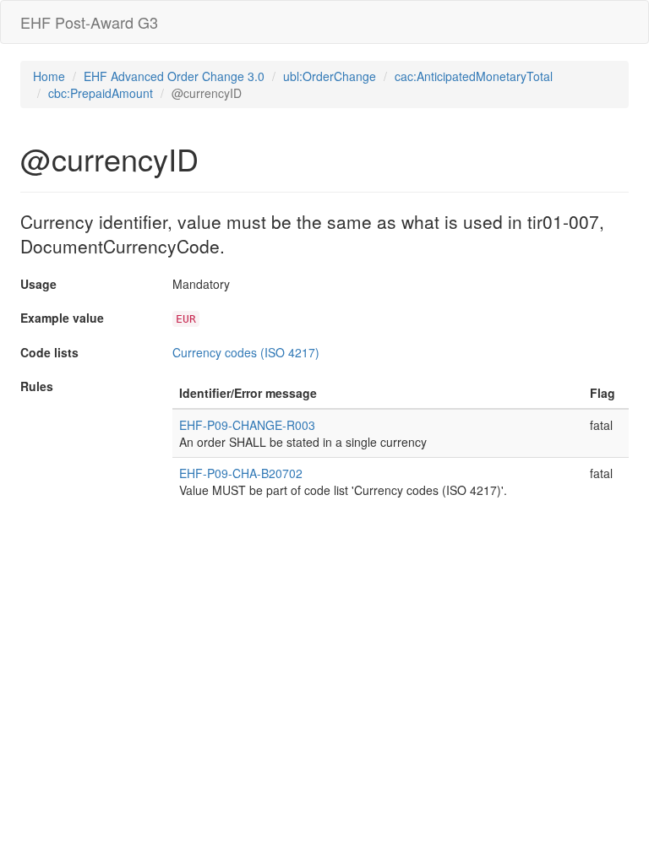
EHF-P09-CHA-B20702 (241, 473)
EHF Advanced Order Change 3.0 (174, 76)
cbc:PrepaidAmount (100, 92)
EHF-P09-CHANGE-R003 (247, 424)
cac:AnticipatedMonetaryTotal (474, 76)
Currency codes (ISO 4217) (245, 352)
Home (49, 76)
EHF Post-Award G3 (89, 22)
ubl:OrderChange (329, 76)
